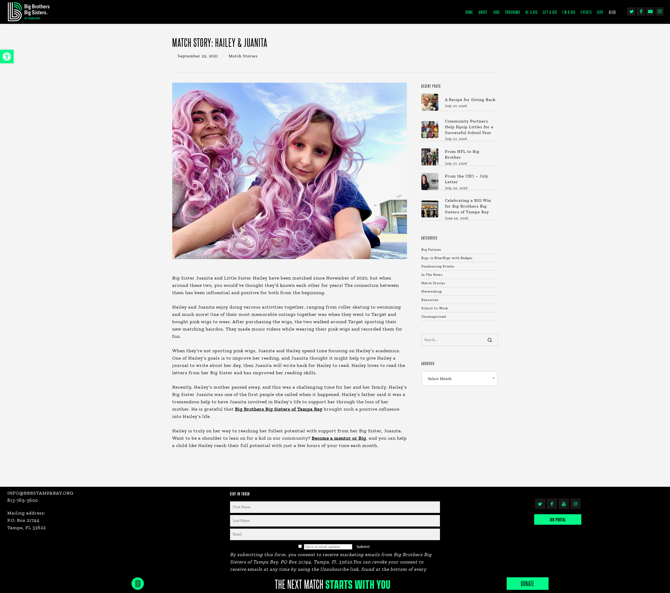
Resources (430, 300)
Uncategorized (433, 316)
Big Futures (431, 249)
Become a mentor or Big (339, 438)
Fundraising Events (438, 266)
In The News (432, 275)
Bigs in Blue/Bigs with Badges (447, 258)
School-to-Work (434, 308)
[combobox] (459, 378)
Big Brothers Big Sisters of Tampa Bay (278, 409)
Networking (431, 291)
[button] (7, 56)
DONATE (527, 583)
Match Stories (243, 55)
